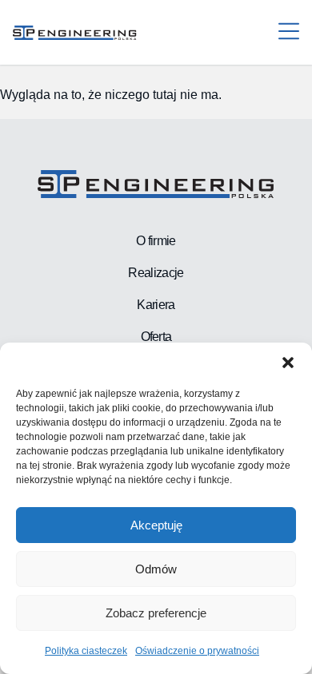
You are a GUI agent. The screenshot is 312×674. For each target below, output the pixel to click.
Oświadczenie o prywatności (197, 650)
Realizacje (155, 273)
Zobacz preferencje (156, 613)
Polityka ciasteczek (86, 650)
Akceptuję (156, 525)
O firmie (155, 241)
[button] (288, 363)
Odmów (156, 569)
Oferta (156, 336)
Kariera (155, 304)
